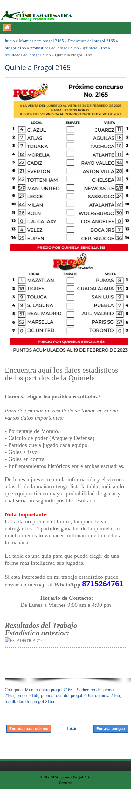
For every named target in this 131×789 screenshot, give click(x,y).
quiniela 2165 (95, 48)
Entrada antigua (110, 729)
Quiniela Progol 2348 (76, 777)
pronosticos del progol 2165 (54, 48)
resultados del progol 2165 (28, 55)
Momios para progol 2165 (41, 41)
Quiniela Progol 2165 (38, 68)
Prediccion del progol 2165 (91, 41)
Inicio (10, 41)
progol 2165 (15, 48)
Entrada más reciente (28, 729)
